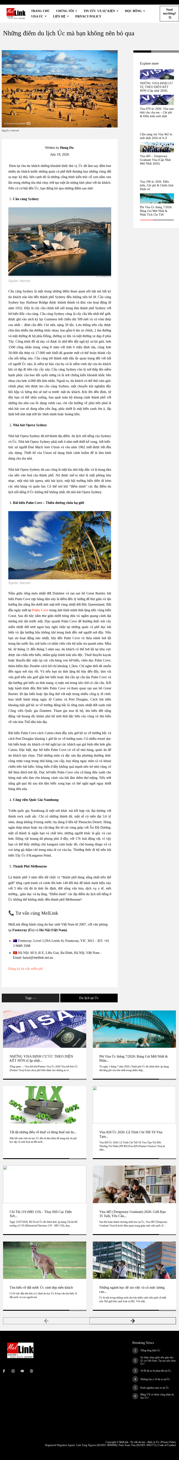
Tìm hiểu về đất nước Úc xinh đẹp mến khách (41, 1287)
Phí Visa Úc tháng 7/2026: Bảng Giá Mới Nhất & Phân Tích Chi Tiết (156, 211)
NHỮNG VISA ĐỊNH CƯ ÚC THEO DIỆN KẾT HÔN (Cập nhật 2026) (156, 87)
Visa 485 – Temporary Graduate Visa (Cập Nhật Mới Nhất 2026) (155, 160)
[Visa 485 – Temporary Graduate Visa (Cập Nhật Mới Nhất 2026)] (157, 147)
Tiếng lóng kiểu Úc (150, 1350)
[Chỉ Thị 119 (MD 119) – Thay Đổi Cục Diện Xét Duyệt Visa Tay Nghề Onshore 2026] (44, 1184)
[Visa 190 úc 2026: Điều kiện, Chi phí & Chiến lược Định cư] (157, 173)
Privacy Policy (168, 1442)
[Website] (31, 1371)
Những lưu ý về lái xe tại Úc (155, 1379)
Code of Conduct (167, 1445)
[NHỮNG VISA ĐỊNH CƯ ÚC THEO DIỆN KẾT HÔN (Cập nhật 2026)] (157, 74)
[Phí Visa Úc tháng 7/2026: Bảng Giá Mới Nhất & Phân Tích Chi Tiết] (157, 198)
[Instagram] (13, 1371)
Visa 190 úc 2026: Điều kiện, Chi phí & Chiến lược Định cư (157, 185)
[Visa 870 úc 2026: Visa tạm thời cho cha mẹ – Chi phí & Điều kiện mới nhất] (157, 100)
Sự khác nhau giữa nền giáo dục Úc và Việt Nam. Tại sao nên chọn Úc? (158, 1360)
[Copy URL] (125, 65)
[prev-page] (46, 1320)
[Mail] (22, 1371)
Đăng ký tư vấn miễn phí (25, 968)
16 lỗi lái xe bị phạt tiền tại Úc (155, 1370)
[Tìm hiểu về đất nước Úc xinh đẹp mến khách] (44, 1260)
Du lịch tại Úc (89, 998)
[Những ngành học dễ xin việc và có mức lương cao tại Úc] (134, 1260)
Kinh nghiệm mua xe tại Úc (154, 1387)
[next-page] (133, 1320)
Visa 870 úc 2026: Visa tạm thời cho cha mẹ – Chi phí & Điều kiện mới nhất (157, 112)
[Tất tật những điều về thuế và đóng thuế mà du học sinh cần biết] (44, 1104)
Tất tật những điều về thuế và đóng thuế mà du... (43, 1132)
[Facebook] (125, 54)
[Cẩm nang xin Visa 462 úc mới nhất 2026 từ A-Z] (157, 125)
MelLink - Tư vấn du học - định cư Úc (139, 1442)
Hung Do (67, 147)
